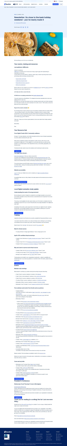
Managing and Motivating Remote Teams (35, 241)
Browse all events (19, 378)
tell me (21, 116)
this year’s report (41, 295)
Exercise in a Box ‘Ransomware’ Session (31, 301)
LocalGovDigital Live (27, 314)
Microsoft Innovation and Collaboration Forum (33, 316)
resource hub (42, 353)
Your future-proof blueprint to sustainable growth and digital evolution (37, 303)
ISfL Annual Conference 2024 (30, 312)
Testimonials (28, 439)
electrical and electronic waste (40, 163)
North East (40, 278)
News (8, 7)
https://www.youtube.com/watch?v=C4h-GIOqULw (34, 418)
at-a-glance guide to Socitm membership (15, 1)
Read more (18, 151)
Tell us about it (39, 225)
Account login (38, 439)
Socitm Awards (28, 437)
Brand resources (49, 439)
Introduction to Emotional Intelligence (30, 243)
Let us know (48, 183)
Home (5, 7)
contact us (47, 87)
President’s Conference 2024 (37, 284)
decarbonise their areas (43, 157)
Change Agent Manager (34, 252)
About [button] (20, 4)
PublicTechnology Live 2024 (28, 343)
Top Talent (32, 254)
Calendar (46, 4)
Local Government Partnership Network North (40, 345)
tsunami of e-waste (18, 166)
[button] (49, 1)
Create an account (39, 437)
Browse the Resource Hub (21, 182)
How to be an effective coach (32, 250)
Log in (15, 173)
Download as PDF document (21, 22)
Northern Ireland (41, 282)
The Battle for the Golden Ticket (35, 318)
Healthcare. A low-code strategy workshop (31, 320)
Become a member (39, 434)
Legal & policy (48, 437)
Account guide (48, 434)
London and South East (40, 276)
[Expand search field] (61, 1)
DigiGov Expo (33, 341)
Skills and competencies (20, 84)
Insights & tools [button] (34, 4)
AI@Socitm (16, 71)
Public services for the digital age (30, 329)
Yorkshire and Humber (41, 280)
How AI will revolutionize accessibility (30, 309)
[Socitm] (7, 4)
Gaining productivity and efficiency (30, 334)
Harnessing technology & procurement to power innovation (36, 324)
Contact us (59, 434)
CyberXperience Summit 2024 (29, 322)
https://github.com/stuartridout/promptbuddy (26, 415)
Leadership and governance (21, 80)
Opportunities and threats (21, 78)
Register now (18, 397)
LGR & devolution (26, 4)
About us (27, 434)
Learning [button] (40, 4)
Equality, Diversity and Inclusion (34, 238)
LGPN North (25, 367)
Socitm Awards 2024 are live (20, 386)
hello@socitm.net (37, 87)
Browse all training (19, 263)
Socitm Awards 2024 (38, 95)
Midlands (39, 274)
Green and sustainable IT (19, 156)
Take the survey (19, 213)
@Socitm (59, 437)
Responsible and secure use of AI (22, 82)
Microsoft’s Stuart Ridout (27, 404)
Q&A (25, 225)
